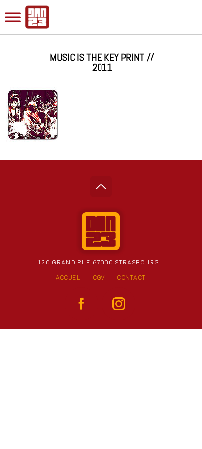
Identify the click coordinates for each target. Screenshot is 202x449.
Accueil (68, 277)
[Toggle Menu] (13, 17)
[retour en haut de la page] (100, 183)
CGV (99, 277)
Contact (131, 277)
